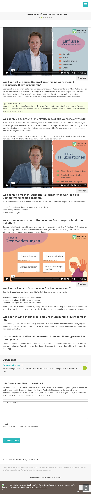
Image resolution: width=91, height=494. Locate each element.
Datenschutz (56, 477)
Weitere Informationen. (38, 487)
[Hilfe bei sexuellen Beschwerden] (87, 16)
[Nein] (78, 491)
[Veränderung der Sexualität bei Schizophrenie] (3, 16)
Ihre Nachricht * (10, 403)
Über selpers (35, 477)
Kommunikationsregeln (13, 365)
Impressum (46, 477)
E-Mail (5, 424)
